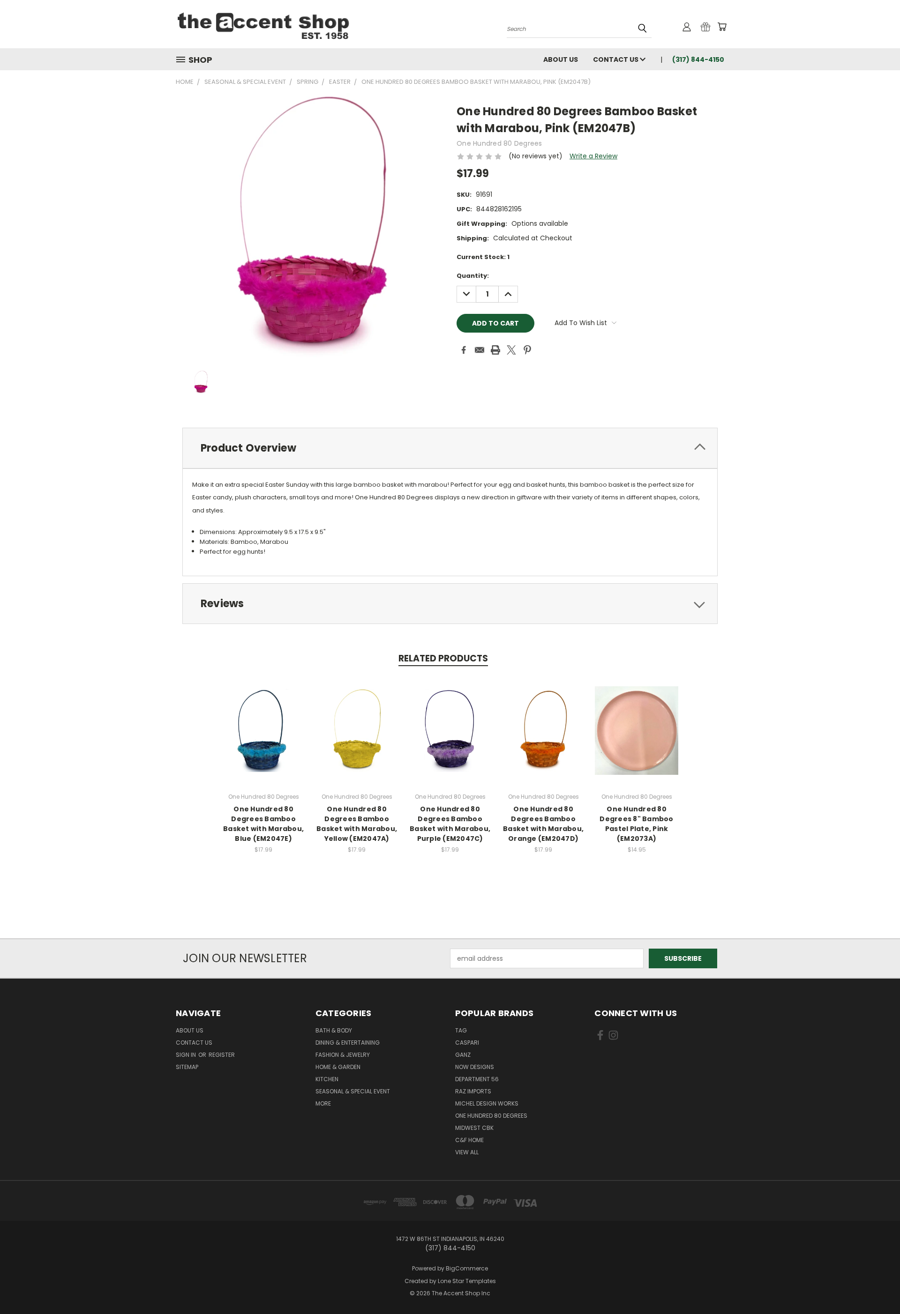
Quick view (263, 720)
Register (222, 1055)
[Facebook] (463, 350)
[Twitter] (511, 350)
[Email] (479, 350)
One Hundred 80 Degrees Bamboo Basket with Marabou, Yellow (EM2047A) (356, 823)
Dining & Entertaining (347, 1043)
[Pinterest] (527, 350)
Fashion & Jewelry (342, 1055)
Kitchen (326, 1079)
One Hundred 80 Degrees (491, 1116)
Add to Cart (264, 738)
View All (467, 1152)
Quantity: (473, 275)
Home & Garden (337, 1067)
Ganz (463, 1055)
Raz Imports (473, 1091)
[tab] (450, 448)
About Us (560, 59)
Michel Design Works (486, 1103)
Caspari (467, 1043)
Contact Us (616, 59)
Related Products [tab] (443, 658)
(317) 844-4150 (698, 59)
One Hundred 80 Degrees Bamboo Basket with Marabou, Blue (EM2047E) (263, 823)
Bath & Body (333, 1030)
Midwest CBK (474, 1128)
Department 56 (477, 1079)
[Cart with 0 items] (722, 26)
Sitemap (187, 1067)
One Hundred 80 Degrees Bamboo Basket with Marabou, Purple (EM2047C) (450, 823)
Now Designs (474, 1067)
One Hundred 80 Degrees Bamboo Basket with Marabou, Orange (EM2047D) (543, 823)
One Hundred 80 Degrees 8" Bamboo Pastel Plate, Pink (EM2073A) (636, 823)
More (323, 1103)
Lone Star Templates (467, 1281)
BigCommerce (467, 1268)
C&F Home (469, 1140)
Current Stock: (483, 256)
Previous (875, 1284)
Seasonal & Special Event (352, 1091)
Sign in (186, 1055)
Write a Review (593, 156)
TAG (461, 1030)
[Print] (495, 350)
